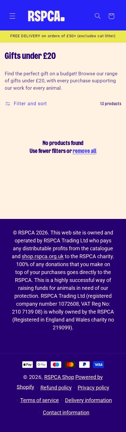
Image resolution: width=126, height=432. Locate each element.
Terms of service (39, 400)
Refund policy (56, 388)
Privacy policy (93, 388)
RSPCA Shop (59, 377)
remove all (84, 151)
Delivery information (88, 400)
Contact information (66, 412)
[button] (12, 16)
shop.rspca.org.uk (43, 256)
